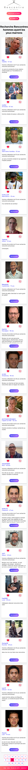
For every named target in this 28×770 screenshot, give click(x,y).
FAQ (5, 768)
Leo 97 (4, 688)
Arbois (4, 241)
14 (25, 760)
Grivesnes (5, 106)
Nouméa (4, 645)
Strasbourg (5, 375)
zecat (3, 150)
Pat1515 (4, 329)
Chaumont (5, 510)
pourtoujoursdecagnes (9, 419)
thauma (4, 733)
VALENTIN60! (6, 464)
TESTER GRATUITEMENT (14, 13)
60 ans (8, 465)
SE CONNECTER (14, 18)
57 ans (10, 61)
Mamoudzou (5, 196)
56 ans (12, 331)
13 (22, 760)
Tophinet (4, 239)
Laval (3, 600)
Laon (3, 734)
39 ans (10, 645)
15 (9, 763)
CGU (8, 768)
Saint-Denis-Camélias (8, 151)
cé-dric (4, 374)
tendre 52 (5, 508)
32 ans (10, 689)
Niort (3, 465)
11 (15, 760)
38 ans (12, 375)
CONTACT (24, 768)
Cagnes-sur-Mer (6, 420)
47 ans (11, 510)
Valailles (4, 61)
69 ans (8, 600)
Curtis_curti (5, 194)
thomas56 (5, 643)
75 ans (12, 286)
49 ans (9, 555)
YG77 (3, 553)
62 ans (15, 420)
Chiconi (4, 689)
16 (12, 763)
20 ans (13, 196)
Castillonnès (5, 286)
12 (19, 760)
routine (4, 105)
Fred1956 (5, 598)
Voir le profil (14, 77)
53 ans (9, 241)
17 (15, 763)
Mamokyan (5, 284)
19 (22, 763)
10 (12, 760)
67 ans (11, 106)
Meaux (4, 555)
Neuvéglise (5, 331)
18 (19, 763)
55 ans (18, 151)
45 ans (8, 734)
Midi (3, 60)
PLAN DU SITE (15, 768)
